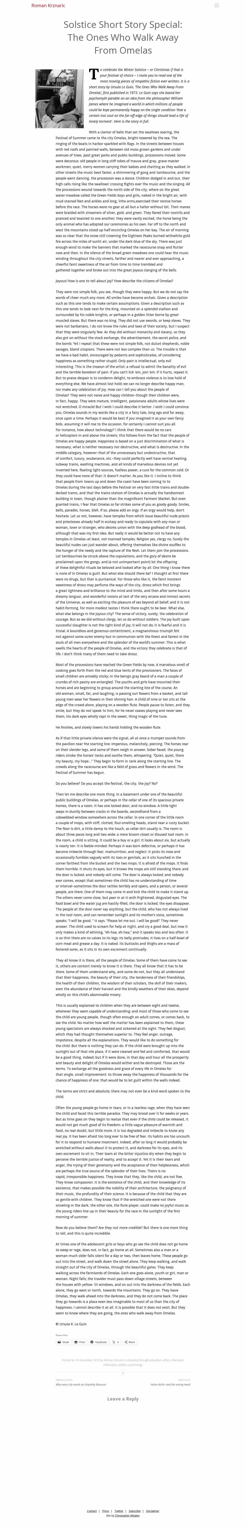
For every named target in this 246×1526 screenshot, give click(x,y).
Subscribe (135, 1511)
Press (105, 1511)
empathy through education (144, 1360)
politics (122, 1364)
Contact (92, 1511)
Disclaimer (152, 1511)
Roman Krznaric (48, 5)
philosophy (110, 1364)
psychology (136, 1364)
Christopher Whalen (127, 1515)
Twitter (119, 1511)
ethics (167, 1360)
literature (177, 1360)
